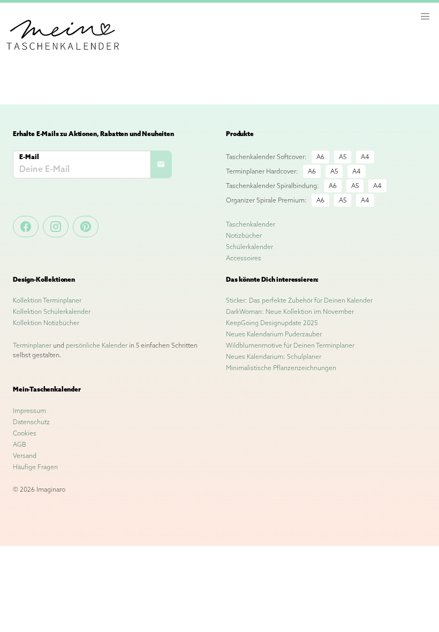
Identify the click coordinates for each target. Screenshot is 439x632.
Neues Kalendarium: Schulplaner (273, 356)
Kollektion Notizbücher (46, 323)
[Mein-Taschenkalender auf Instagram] (56, 226)
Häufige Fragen (35, 467)
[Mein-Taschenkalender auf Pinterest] (86, 226)
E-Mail (29, 157)
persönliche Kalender (96, 345)
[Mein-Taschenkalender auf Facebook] (26, 226)
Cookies (24, 433)
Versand (24, 456)
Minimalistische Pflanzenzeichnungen (281, 368)
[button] (425, 17)
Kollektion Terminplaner (47, 300)
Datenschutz (31, 422)
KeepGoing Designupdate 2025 (271, 323)
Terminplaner (32, 345)
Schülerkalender (249, 247)
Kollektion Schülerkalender (51, 311)
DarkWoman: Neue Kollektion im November (290, 311)
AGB (19, 444)
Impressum (29, 411)
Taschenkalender (250, 224)
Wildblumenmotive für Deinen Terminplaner (290, 345)
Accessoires (243, 258)
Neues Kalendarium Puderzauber (274, 334)
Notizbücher (244, 235)
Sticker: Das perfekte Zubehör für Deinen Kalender (299, 300)
